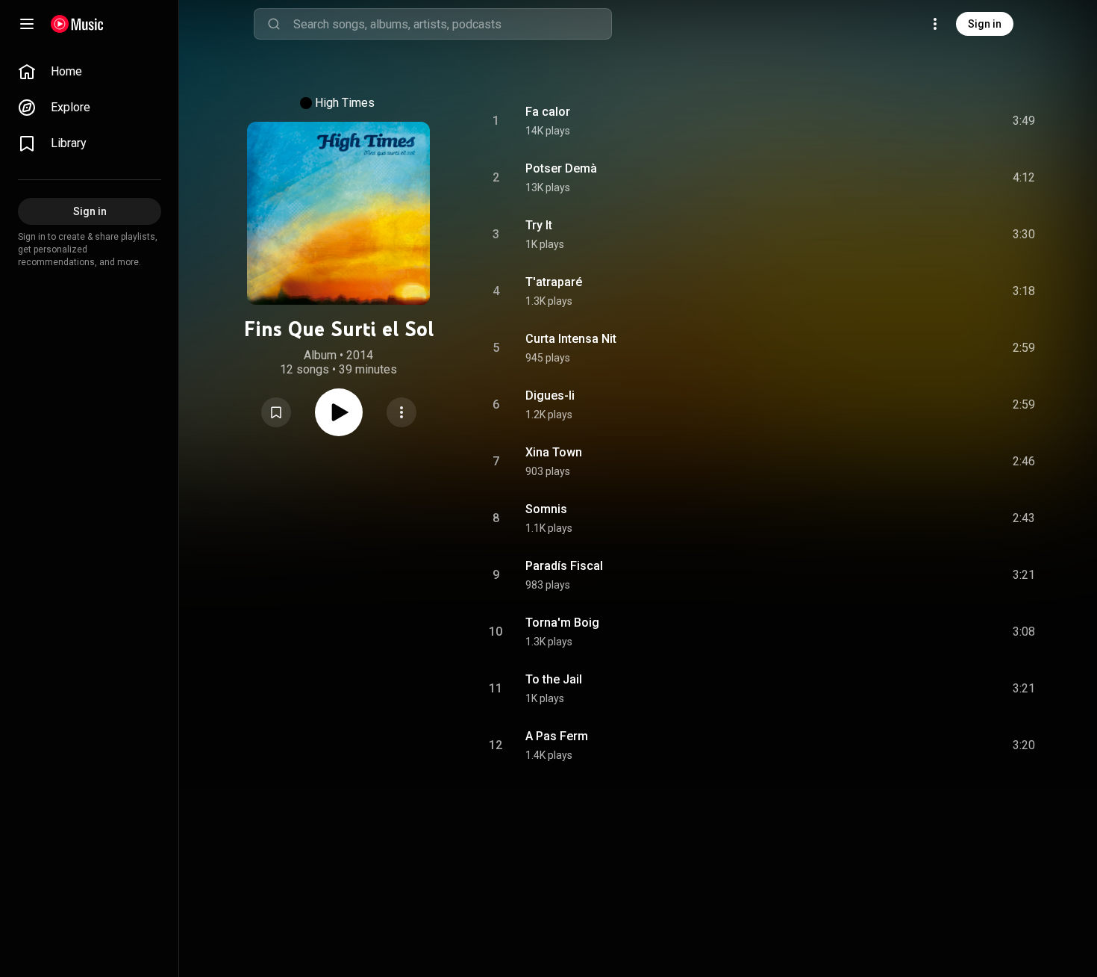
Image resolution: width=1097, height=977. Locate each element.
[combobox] (452, 24)
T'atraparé (553, 282)
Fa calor (547, 112)
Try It (538, 225)
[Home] (77, 24)
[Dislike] (939, 121)
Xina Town (553, 452)
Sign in (984, 24)
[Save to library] (276, 412)
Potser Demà (561, 168)
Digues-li (550, 395)
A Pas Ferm (556, 736)
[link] (89, 72)
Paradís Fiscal (564, 566)
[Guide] (27, 24)
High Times (345, 103)
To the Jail (553, 679)
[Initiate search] (274, 24)
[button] (276, 412)
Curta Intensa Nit (570, 339)
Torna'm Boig (562, 622)
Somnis (546, 509)
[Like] (911, 121)
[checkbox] (1025, 121)
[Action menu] (401, 412)
